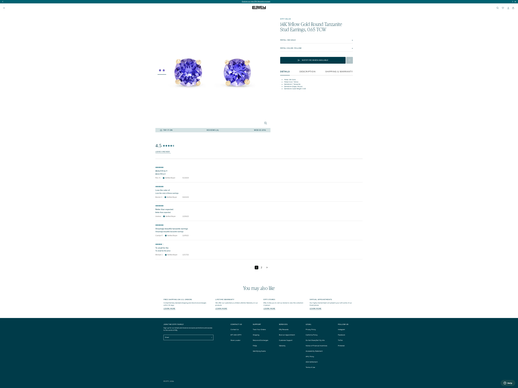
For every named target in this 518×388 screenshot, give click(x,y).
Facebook (341, 335)
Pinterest (341, 346)
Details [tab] (285, 71)
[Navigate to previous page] (251, 267)
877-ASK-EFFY (236, 335)
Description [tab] (307, 71)
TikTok (340, 340)
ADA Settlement (312, 362)
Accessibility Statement (314, 351)
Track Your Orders (259, 330)
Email (167, 337)
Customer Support (285, 340)
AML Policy (310, 357)
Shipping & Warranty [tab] (339, 71)
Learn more (169, 309)
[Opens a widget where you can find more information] (507, 383)
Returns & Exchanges (260, 340)
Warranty (282, 346)
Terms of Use (310, 367)
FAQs (255, 346)
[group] (259, 1)
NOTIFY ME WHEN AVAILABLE (315, 60)
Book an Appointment (287, 335)
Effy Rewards (283, 330)
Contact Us (235, 330)
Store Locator (235, 340)
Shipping (256, 335)
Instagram (341, 330)
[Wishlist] (503, 8)
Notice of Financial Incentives (316, 346)
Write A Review (163, 151)
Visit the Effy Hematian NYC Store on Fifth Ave (259, 2)
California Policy (312, 335)
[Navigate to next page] (267, 267)
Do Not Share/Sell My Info (315, 340)
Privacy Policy (311, 330)
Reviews (213, 130)
